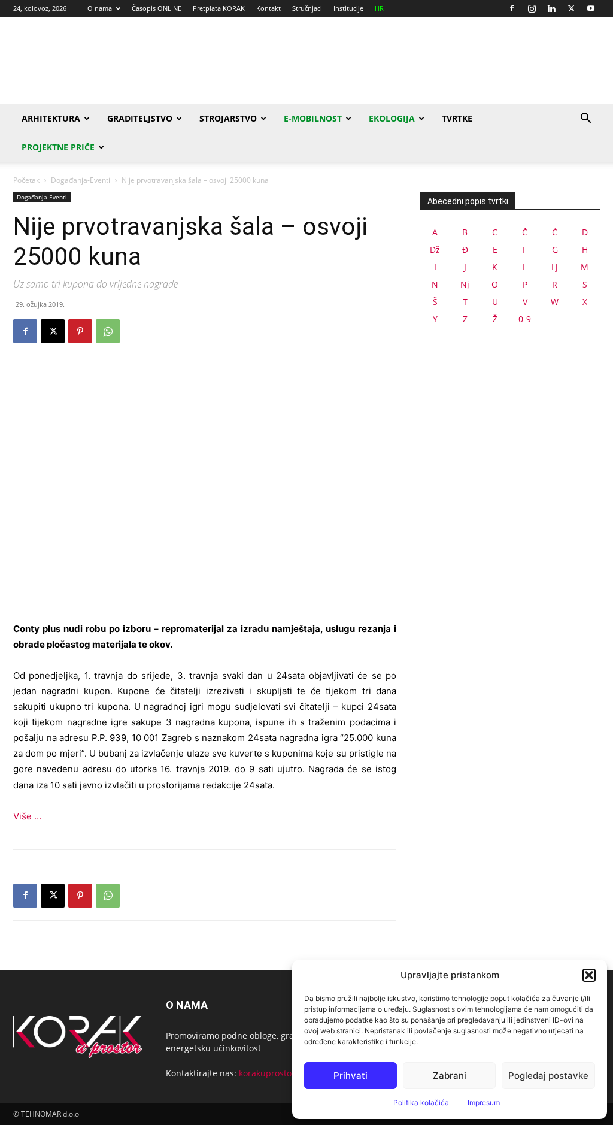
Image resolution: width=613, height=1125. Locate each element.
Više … (27, 816)
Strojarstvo (228, 118)
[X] (571, 8)
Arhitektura (51, 118)
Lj (554, 267)
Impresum (484, 1102)
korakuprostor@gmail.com (291, 1073)
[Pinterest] (80, 331)
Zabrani (449, 1075)
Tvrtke (457, 118)
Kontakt (268, 8)
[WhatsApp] (108, 331)
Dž (435, 249)
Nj (464, 284)
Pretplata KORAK (219, 8)
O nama (99, 8)
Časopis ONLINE (156, 8)
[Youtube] (591, 8)
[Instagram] (532, 8)
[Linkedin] (551, 8)
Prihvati (350, 1075)
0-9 (524, 319)
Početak (26, 180)
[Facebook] (512, 8)
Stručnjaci (307, 8)
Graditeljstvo (139, 118)
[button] (589, 975)
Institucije (348, 8)
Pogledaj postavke (548, 1075)
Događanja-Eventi (80, 180)
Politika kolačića (421, 1102)
